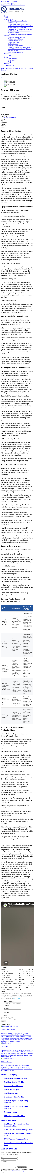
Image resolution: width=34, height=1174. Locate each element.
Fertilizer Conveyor (13, 42)
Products (6, 35)
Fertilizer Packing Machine (15, 45)
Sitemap (13, 1171)
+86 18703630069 (7, 3)
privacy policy (17, 998)
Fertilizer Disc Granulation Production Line (20, 26)
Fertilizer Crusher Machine (15, 39)
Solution (6, 54)
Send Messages (21, 1167)
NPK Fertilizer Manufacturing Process (19, 24)
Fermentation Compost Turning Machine (19, 49)
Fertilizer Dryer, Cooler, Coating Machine (20, 47)
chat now (13, 117)
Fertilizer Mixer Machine (15, 40)
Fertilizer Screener (13, 44)
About (6, 17)
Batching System (13, 50)
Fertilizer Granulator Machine (16, 37)
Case (9, 55)
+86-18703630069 (9, 1)
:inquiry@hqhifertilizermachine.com (13, 5)
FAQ (9, 62)
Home (6, 16)
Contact (6, 63)
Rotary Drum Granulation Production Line (20, 29)
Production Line (9, 19)
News (6, 57)
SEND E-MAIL (5, 117)
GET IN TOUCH (9, 1149)
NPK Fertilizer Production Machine (16, 68)
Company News (12, 58)
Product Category (9, 1074)
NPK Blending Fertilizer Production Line (20, 34)
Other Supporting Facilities (15, 52)
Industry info (11, 60)
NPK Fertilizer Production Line (17, 27)
